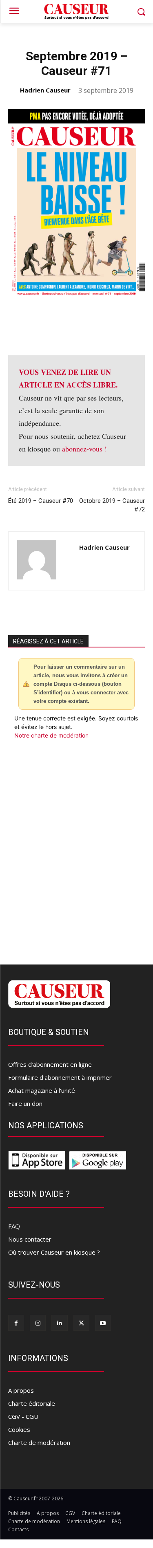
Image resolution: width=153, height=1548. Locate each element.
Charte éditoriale (31, 1403)
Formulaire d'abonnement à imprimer (60, 1077)
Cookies (19, 1429)
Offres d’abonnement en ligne (50, 1064)
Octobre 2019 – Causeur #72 (112, 505)
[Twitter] (81, 1323)
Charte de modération (39, 1442)
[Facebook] (16, 1323)
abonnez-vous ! (84, 449)
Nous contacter (29, 1239)
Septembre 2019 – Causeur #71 (77, 63)
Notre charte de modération (51, 735)
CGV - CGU (23, 1416)
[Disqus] (76, 850)
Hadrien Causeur (45, 90)
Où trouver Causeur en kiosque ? (54, 1252)
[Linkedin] (59, 1323)
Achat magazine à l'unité (41, 1090)
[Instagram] (38, 1323)
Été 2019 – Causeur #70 (40, 500)
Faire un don (25, 1103)
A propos (21, 1390)
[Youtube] (103, 1323)
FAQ (14, 1226)
